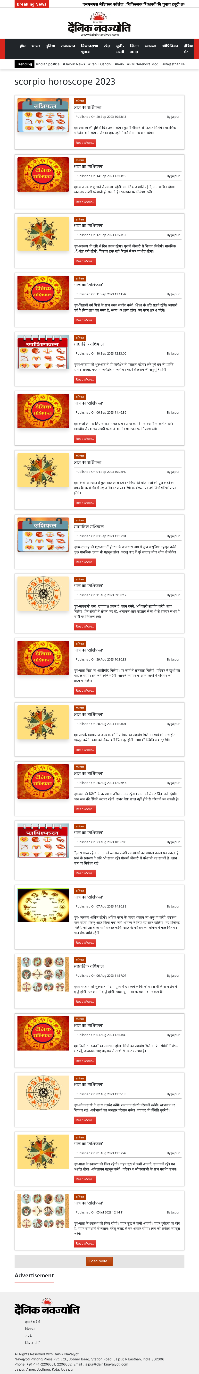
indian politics (48, 64)
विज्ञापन (30, 1329)
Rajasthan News (177, 64)
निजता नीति (33, 1343)
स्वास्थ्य (150, 46)
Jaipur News (75, 64)
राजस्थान (68, 46)
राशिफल (80, 101)
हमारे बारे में (32, 1322)
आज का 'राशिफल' (88, 166)
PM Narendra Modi (144, 64)
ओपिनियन (170, 46)
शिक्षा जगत (134, 48)
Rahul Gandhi (101, 64)
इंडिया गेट (188, 48)
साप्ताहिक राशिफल (89, 344)
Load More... (99, 1261)
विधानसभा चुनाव (89, 48)
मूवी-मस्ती (120, 48)
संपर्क (28, 1336)
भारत (36, 46)
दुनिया (50, 46)
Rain (120, 64)
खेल (107, 46)
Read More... (85, 143)
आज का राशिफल (87, 107)
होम (23, 46)
